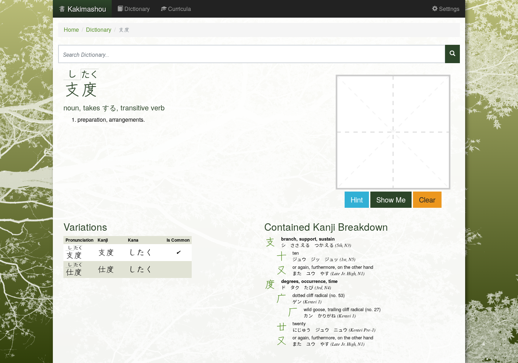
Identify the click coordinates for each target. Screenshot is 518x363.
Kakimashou (86, 9)
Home (71, 29)
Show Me (391, 199)
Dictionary (136, 9)
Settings (449, 9)
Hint (357, 199)
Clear (427, 199)
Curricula (179, 9)
